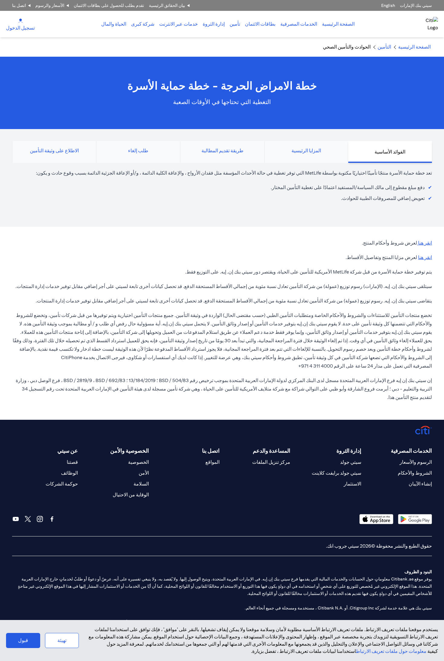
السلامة (141, 484)
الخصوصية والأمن (129, 451)
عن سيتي (67, 451)
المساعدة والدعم (271, 451)
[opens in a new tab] (415, 519)
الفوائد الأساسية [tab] (390, 152)
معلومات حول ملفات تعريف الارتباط (391, 651)
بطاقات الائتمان (260, 24)
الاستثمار (352, 484)
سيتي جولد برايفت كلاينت (336, 473)
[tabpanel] (222, 189)
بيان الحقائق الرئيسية (167, 5)
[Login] (20, 20)
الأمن (144, 473)
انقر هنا (424, 243)
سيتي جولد (350, 462)
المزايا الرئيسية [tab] (306, 150)
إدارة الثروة (214, 24)
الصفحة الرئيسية (338, 24)
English (388, 5)
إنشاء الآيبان (420, 484)
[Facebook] (52, 519)
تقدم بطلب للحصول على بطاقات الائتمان (109, 5)
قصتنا (72, 462)
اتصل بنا (19, 5)
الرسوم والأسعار (416, 462)
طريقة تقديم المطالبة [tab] (222, 150)
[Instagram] (39, 519)
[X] (27, 519)
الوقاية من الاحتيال (131, 495)
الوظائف (69, 473)
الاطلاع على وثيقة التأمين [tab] (54, 150)
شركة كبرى (142, 24)
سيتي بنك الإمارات (416, 5)
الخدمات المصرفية (298, 24)
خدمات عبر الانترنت (178, 24)
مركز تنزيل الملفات (271, 462)
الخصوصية (138, 462)
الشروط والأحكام (415, 473)
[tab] (298, 24)
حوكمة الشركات (62, 484)
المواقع (212, 462)
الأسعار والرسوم (49, 5)
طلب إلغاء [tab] (138, 150)
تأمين (235, 24)
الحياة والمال (113, 24)
